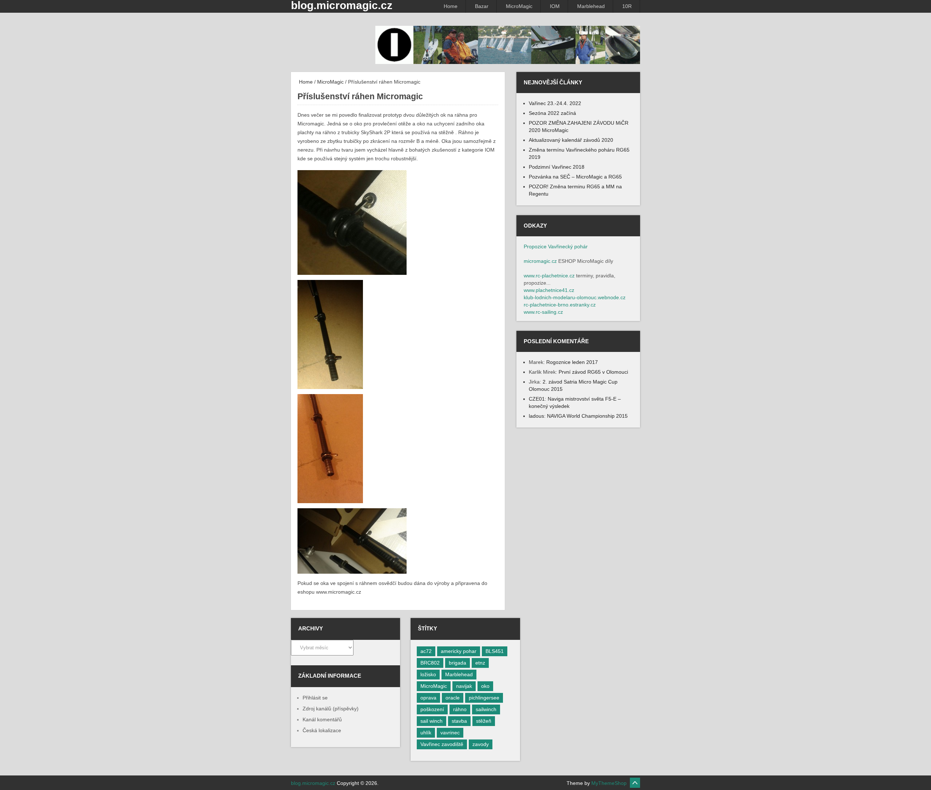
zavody (480, 744)
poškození (432, 709)
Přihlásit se (315, 698)
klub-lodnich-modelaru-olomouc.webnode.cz (575, 297)
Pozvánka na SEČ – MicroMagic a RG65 (575, 177)
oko (485, 686)
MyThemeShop (609, 783)
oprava (428, 698)
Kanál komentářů (322, 719)
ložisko (428, 674)
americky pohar (458, 651)
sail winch (431, 721)
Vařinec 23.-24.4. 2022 (555, 103)
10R (627, 6)
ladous (536, 416)
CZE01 (537, 399)
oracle (452, 698)
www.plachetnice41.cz (549, 290)
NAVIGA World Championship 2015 (587, 416)
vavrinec (450, 732)
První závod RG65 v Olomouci (593, 372)
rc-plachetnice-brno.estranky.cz (560, 305)
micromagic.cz (540, 261)
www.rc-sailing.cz (543, 312)
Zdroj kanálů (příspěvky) (331, 708)
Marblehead (591, 6)
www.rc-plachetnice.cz (549, 275)
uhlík (425, 732)
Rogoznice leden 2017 (572, 362)
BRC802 (430, 663)
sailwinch (486, 709)
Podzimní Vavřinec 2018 (556, 167)
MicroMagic (519, 6)
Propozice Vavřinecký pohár (556, 246)
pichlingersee (484, 698)
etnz (480, 663)
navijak (464, 686)
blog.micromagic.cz (313, 783)
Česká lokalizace (322, 730)
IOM (555, 6)
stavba (459, 721)
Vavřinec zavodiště (441, 744)
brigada (457, 663)
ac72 (426, 651)
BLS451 (495, 651)
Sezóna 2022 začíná (552, 113)
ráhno (460, 709)
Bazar (481, 6)
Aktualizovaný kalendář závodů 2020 (571, 140)
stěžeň (483, 721)
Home (450, 6)
